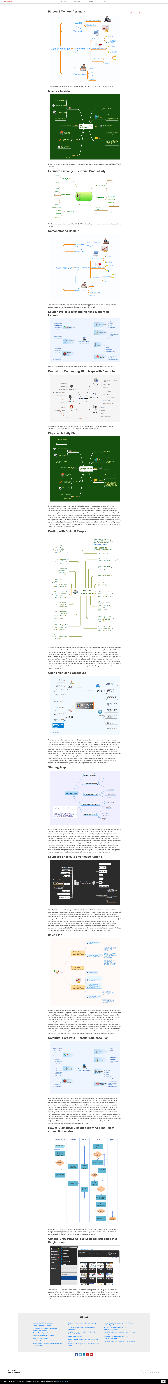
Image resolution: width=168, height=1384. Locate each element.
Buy (105, 2)
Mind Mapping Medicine (75, 1336)
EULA (149, 1370)
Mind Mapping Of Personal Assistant (43, 1323)
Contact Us (138, 1370)
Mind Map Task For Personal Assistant (44, 1335)
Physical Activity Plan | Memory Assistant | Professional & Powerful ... (116, 1337)
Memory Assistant (60, 91)
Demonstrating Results (63, 231)
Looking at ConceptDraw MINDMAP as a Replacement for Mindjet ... (115, 1328)
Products (63, 2)
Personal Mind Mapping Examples (42, 1333)
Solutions (77, 2)
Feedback (144, 1370)
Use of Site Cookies (62, 1381)
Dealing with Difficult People (67, 531)
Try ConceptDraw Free (138, 13)
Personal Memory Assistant (66, 11)
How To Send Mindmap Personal (42, 1341)
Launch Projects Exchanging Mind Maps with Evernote (78, 313)
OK (163, 1381)
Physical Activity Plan (62, 433)
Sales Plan (55, 935)
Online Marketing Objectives (67, 673)
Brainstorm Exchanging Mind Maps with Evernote (81, 371)
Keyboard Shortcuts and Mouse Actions (75, 857)
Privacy (154, 1370)
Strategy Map (57, 767)
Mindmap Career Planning (40, 1338)
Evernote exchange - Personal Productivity (77, 171)
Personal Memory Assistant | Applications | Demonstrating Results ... (45, 1329)
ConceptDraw (8, 2)
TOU (158, 1370)
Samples (91, 2)
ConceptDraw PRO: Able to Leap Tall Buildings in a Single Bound (82, 1240)
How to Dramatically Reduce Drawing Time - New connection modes (81, 1129)
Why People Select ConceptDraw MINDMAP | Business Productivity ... (81, 1333)
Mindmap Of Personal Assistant (42, 1325)
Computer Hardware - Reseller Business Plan (78, 1038)
